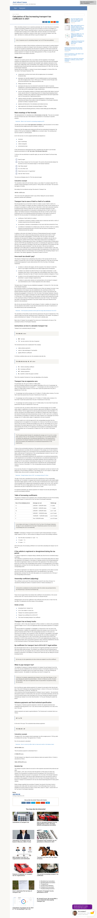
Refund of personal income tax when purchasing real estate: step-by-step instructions (73, 49)
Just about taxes (20, 2)
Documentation (74, 38)
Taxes (15, 8)
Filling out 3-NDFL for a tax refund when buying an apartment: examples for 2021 (77, 35)
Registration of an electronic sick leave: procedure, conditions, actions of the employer (74, 60)
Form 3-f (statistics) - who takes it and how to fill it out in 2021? (74, 54)
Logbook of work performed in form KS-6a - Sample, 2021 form (77, 42)
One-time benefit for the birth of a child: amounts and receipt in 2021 (77, 20)
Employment (22, 8)
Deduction (73, 22)
